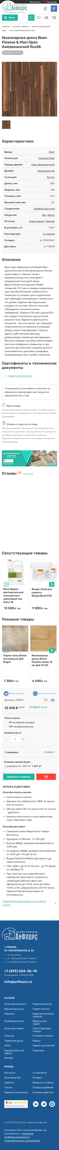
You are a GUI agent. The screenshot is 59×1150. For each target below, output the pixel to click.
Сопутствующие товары (42, 1030)
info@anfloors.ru (18, 982)
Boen (52, 151)
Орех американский (43, 164)
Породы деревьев (43, 1087)
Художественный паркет (14, 1052)
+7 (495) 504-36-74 (20, 971)
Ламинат (9, 1013)
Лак (44, 214)
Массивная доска (14, 1008)
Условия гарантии (43, 1092)
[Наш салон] (29, 458)
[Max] (52, 1104)
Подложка (38, 1050)
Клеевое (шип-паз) (44, 208)
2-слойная (49, 233)
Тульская (51, 1)
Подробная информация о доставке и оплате (24, 903)
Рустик (51, 177)
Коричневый (36, 221)
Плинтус (9, 1035)
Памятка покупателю (20, 375)
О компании (40, 1072)
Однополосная (46, 170)
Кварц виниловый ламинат (43, 1015)
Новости (9, 1082)
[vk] (36, 1104)
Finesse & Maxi (46, 158)
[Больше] (23, 739)
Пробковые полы (14, 1020)
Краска (36, 1040)
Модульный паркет (40, 1022)
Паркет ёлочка (41, 1008)
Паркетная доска (42, 1003)
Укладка (37, 1077)
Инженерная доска (15, 1003)
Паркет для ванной (44, 1045)
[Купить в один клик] (46, 777)
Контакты (35, 1)
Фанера (8, 1057)
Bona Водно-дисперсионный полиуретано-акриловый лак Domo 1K (13, 595)
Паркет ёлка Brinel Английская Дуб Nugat (14, 659)
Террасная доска (13, 1040)
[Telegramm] (44, 1104)
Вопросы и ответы (43, 1082)
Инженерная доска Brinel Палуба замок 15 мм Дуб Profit (42, 660)
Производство (12, 1077)
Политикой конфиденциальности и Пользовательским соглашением (22, 1137)
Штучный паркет (14, 1028)
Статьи (8, 1087)
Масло (51, 214)
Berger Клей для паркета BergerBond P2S (42, 592)
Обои (7, 1045)
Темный (50, 221)
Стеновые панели (43, 1035)
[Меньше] (6, 739)
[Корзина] (54, 17)
